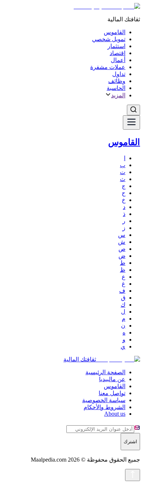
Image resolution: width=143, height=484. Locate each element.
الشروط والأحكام (104, 407)
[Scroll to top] (132, 475)
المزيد (118, 95)
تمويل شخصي (108, 39)
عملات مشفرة (107, 67)
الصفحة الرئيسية (105, 372)
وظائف (116, 81)
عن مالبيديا (112, 379)
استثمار (116, 46)
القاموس (114, 32)
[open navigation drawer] (131, 122)
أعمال (118, 60)
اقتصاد (117, 53)
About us (114, 414)
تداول (118, 74)
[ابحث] (133, 110)
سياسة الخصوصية (103, 400)
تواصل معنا (112, 393)
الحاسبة (116, 88)
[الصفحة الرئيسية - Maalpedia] (105, 6)
